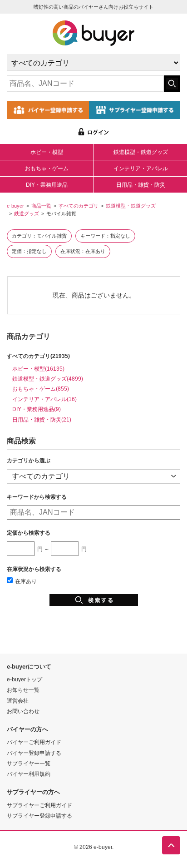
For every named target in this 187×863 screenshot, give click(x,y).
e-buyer (15, 205)
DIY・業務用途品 (47, 185)
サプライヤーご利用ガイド (39, 805)
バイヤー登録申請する (34, 753)
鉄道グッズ (26, 213)
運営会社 (18, 701)
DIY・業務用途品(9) (36, 409)
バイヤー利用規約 (28, 774)
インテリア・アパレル (140, 168)
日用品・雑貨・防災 (140, 185)
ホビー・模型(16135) (38, 369)
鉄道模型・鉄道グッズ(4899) (47, 379)
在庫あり (26, 581)
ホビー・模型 (46, 152)
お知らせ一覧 (23, 690)
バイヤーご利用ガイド (34, 742)
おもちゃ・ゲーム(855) (40, 389)
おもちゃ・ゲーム (47, 168)
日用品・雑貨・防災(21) (41, 419)
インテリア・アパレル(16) (44, 399)
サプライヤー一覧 (28, 763)
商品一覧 (41, 205)
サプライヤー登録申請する (39, 815)
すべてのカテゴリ (78, 205)
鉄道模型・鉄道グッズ (140, 152)
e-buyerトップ (24, 679)
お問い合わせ (23, 711)
